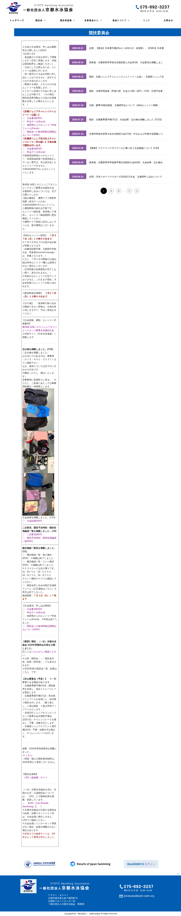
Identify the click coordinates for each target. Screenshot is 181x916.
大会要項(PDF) (34, 118)
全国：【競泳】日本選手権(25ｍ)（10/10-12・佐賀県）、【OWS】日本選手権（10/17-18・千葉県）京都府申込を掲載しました (126, 49)
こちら (25, 672)
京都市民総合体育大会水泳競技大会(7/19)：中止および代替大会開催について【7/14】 (126, 135)
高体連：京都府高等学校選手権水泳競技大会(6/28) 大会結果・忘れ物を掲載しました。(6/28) (126, 163)
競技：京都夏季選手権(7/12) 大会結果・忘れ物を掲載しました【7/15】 (126, 119)
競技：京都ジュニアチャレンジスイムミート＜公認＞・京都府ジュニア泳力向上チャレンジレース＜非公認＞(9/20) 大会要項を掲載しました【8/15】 (126, 78)
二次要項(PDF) (34, 534)
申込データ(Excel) (36, 121)
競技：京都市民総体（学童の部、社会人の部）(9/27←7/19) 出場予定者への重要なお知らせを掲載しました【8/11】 (126, 92)
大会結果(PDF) (34, 521)
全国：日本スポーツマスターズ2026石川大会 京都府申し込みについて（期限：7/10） (125, 177)
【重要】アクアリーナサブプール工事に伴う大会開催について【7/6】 (124, 148)
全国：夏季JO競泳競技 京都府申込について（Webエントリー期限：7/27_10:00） (124, 106)
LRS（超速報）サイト (36, 777)
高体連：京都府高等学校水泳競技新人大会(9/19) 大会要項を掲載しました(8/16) (126, 63)
